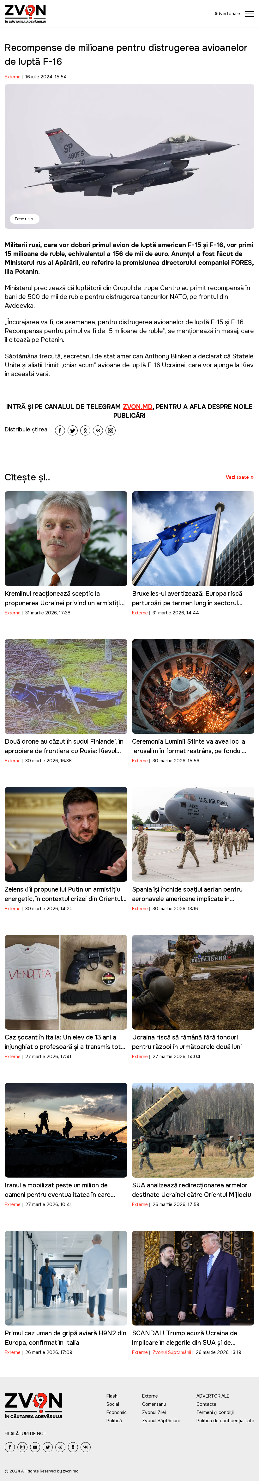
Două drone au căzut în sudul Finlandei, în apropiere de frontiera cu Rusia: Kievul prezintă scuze (64, 751)
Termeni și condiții (215, 1412)
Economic (116, 1412)
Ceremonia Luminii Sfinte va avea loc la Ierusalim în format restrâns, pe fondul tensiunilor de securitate (188, 751)
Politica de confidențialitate (225, 1420)
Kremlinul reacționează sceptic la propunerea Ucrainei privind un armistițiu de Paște (64, 603)
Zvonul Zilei (154, 1412)
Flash (111, 1396)
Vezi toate (237, 477)
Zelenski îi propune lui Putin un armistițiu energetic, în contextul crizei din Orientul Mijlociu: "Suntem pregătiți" (63, 899)
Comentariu (154, 1404)
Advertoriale (227, 13)
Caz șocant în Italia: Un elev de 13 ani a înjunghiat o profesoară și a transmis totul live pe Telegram (65, 1046)
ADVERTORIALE (212, 1396)
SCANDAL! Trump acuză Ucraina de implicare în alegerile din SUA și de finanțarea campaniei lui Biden (184, 1342)
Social (112, 1404)
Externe (13, 77)
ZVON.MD (138, 407)
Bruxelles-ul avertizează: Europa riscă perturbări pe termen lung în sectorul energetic (187, 603)
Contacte (206, 1404)
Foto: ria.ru (24, 219)
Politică (114, 1420)
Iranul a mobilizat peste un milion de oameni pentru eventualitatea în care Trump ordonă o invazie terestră (58, 1194)
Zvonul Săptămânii (172, 1352)
